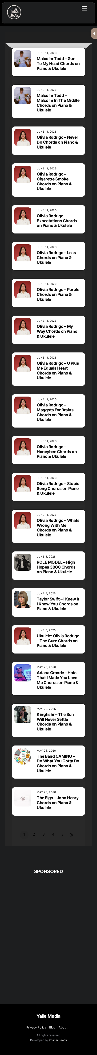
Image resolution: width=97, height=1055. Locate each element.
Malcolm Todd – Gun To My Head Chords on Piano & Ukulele (58, 63)
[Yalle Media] (14, 17)
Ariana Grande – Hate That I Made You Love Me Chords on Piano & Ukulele (57, 680)
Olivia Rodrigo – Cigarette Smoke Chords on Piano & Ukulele (54, 181)
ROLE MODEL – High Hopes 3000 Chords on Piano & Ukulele (56, 567)
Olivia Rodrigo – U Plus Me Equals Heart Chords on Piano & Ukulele (58, 370)
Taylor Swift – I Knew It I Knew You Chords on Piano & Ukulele (58, 603)
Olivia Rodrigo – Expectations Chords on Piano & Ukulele (57, 220)
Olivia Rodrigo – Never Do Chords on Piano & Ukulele (57, 142)
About (63, 1027)
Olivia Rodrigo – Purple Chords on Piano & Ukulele (58, 294)
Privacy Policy (36, 1027)
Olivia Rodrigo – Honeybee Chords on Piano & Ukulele (57, 451)
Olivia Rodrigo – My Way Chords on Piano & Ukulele (57, 331)
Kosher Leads (58, 1040)
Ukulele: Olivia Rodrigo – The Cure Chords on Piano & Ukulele (58, 640)
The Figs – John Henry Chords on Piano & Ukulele (57, 802)
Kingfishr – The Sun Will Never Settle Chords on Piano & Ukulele (55, 721)
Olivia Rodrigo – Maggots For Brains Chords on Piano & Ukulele (55, 412)
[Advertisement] (48, 927)
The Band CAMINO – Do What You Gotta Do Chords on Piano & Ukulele (58, 763)
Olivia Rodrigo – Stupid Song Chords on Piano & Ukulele (58, 488)
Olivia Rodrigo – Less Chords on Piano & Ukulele (56, 257)
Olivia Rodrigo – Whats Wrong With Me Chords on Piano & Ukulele (58, 527)
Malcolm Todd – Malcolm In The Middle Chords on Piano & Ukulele (58, 102)
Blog (52, 1027)
